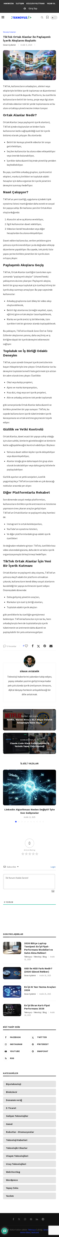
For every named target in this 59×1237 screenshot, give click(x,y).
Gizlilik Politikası (35, 4)
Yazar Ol (51, 4)
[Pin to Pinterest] (45, 646)
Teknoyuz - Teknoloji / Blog (35, 956)
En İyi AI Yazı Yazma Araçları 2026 (40, 989)
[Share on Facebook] (34, 646)
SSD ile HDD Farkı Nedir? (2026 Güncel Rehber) (38, 970)
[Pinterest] (32, 1219)
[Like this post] (27, 646)
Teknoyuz (32, 1229)
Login (53, 866)
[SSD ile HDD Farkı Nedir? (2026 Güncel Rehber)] (12, 973)
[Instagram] (26, 1219)
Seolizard (35, 1232)
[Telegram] (44, 1219)
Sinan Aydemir (9, 44)
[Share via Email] (52, 646)
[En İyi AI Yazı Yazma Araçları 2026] (12, 991)
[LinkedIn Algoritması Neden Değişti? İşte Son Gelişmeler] (29, 787)
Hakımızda (9, 4)
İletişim (20, 4)
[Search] (42, 17)
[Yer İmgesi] (47, 17)
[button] (5, 795)
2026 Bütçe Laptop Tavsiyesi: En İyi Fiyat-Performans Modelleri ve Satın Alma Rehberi (38, 948)
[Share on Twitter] (39, 646)
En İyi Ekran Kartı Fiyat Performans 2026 (37, 1007)
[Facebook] (14, 1219)
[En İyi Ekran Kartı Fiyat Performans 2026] (12, 1010)
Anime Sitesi (25, 1232)
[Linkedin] (38, 1219)
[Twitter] (20, 1219)
